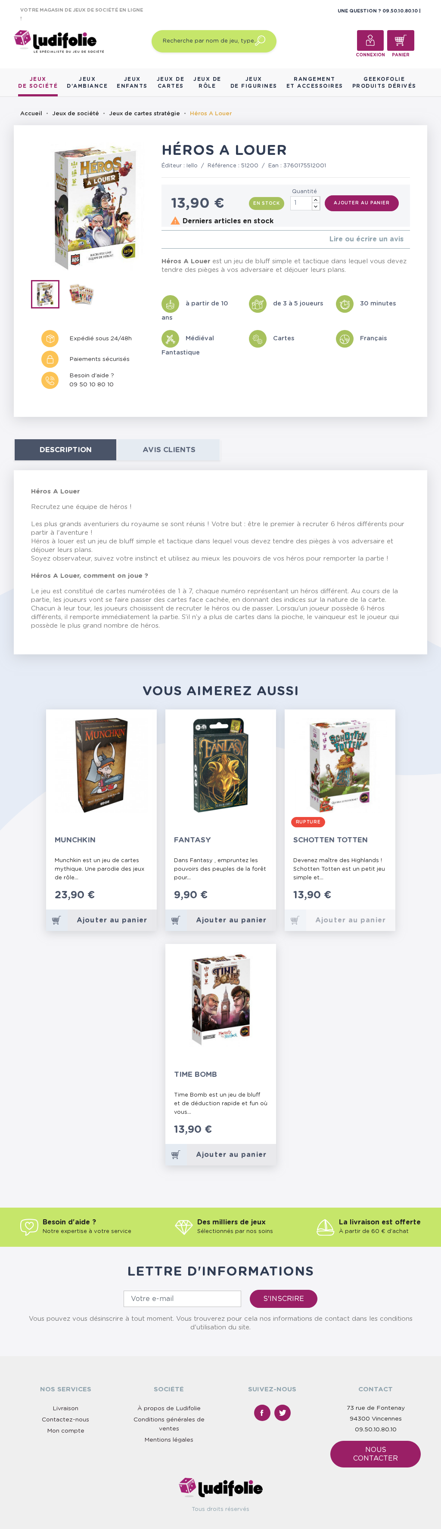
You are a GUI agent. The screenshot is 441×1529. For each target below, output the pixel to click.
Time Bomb (195, 1074)
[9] (262, 1134)
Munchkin (75, 840)
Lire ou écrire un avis (366, 239)
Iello (192, 166)
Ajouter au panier (362, 203)
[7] (253, 1134)
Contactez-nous (65, 1420)
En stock (266, 203)
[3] (177, 239)
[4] (184, 239)
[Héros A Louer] (49, 296)
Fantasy (192, 840)
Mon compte (65, 1431)
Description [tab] (66, 449)
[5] (191, 239)
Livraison (65, 1409)
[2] (170, 239)
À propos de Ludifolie (169, 1409)
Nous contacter (375, 1454)
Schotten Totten (330, 840)
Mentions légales (168, 1440)
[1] (163, 239)
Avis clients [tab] (169, 449)
